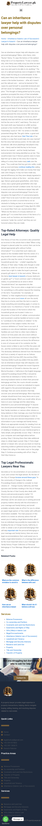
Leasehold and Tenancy (15, 639)
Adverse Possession (14, 619)
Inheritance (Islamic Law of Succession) (21, 636)
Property (9, 647)
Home (3, 39)
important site (13, 530)
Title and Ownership (13, 650)
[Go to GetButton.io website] (5, 823)
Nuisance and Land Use (15, 645)
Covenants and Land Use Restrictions (20, 625)
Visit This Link (27, 136)
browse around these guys (26, 477)
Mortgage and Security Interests (18, 642)
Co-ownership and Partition (16, 622)
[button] (21, 10)
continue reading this (27, 167)
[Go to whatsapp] (6, 819)
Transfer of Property (14, 653)
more (22, 298)
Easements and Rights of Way (17, 628)
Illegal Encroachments (14, 633)
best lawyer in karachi (17, 276)
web (28, 161)
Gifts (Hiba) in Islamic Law (16, 630)
